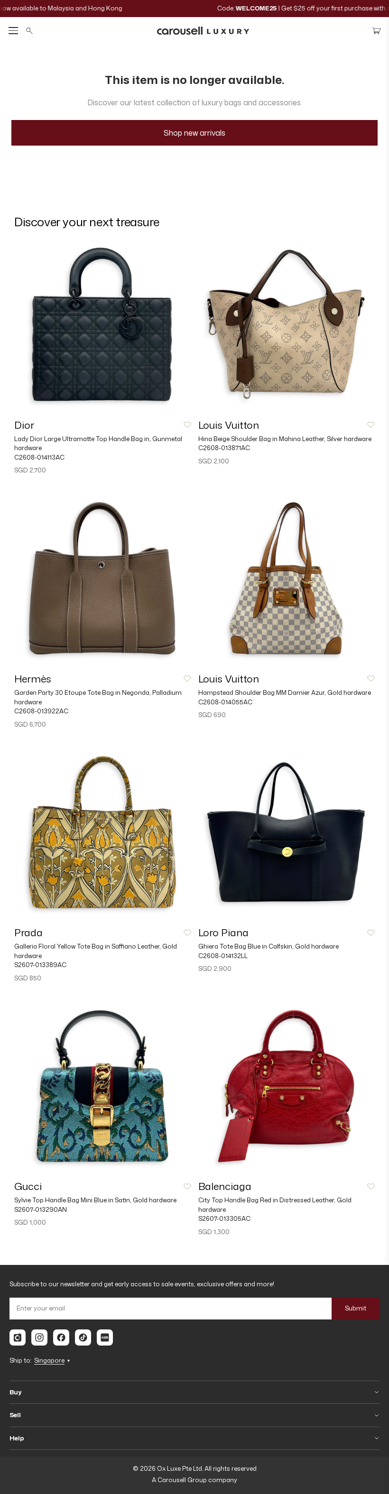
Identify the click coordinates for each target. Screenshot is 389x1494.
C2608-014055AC (225, 702)
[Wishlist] (187, 425)
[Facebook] (61, 1337)
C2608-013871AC (224, 447)
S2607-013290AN (40, 1209)
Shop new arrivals (194, 133)
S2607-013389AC (40, 964)
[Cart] (376, 31)
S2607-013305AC (224, 1218)
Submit (355, 1308)
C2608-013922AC (41, 711)
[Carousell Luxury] (203, 31)
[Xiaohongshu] (105, 1337)
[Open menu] (13, 30)
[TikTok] (83, 1337)
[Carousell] (17, 1337)
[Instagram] (39, 1337)
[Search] (29, 31)
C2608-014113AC (39, 457)
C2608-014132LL (223, 955)
